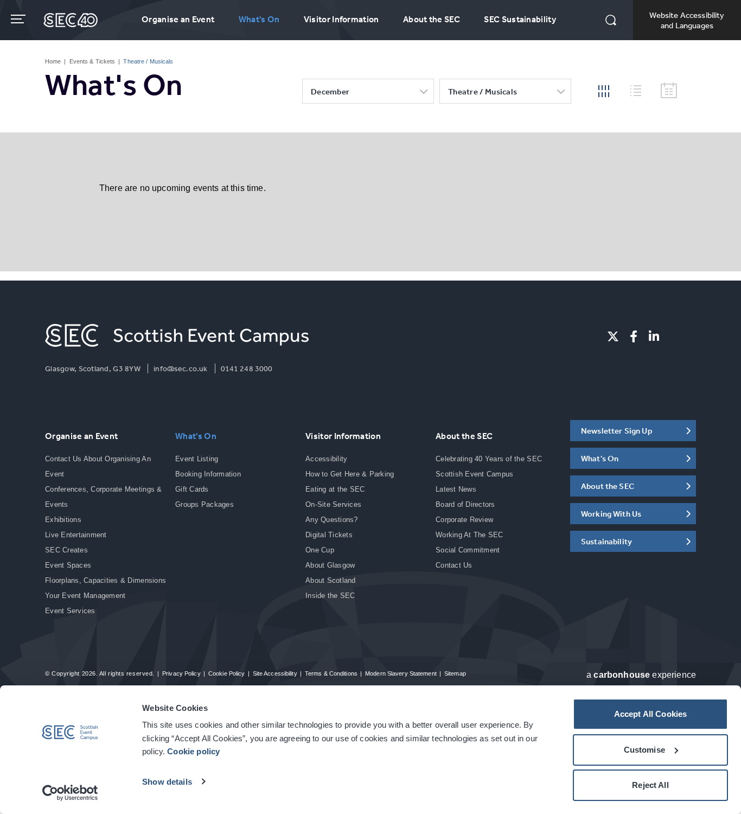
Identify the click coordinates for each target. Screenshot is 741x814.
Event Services (70, 611)
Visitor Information (341, 19)
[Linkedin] (654, 336)
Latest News (456, 489)
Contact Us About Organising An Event (98, 466)
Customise (644, 749)
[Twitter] (613, 336)
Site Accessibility (275, 673)
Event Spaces (68, 565)
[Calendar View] (669, 91)
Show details (167, 781)
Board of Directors (465, 504)
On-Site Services (333, 504)
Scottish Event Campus (474, 474)
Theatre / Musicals (482, 91)
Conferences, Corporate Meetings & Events (103, 496)
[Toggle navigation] (19, 19)
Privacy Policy (181, 673)
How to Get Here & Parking (349, 474)
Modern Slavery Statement (401, 673)
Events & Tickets (92, 61)
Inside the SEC (330, 596)
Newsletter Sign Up (617, 430)
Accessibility (326, 459)
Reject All (650, 785)
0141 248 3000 (247, 368)
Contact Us (454, 565)
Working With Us (611, 513)
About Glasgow (330, 565)
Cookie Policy (226, 673)
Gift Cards (192, 489)
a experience (641, 674)
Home (53, 61)
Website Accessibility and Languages (686, 20)
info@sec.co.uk (180, 368)
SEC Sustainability (520, 19)
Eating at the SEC (335, 489)
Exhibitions (63, 520)
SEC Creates (66, 550)
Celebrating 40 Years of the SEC (489, 459)
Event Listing (196, 459)
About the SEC (431, 19)
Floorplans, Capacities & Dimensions (105, 580)
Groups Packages (204, 504)
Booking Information (208, 474)
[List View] (640, 89)
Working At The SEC (469, 535)
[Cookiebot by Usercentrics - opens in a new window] (70, 793)
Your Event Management (85, 596)
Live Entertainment (76, 535)
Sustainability (606, 541)
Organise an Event (178, 19)
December (330, 91)
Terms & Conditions (331, 673)
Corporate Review (464, 520)
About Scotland (330, 580)
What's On (259, 19)
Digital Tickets (329, 535)
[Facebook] (633, 336)
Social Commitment (468, 550)
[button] (611, 21)
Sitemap (455, 673)
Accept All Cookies (650, 713)
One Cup (319, 550)
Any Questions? (331, 520)
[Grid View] (603, 90)
